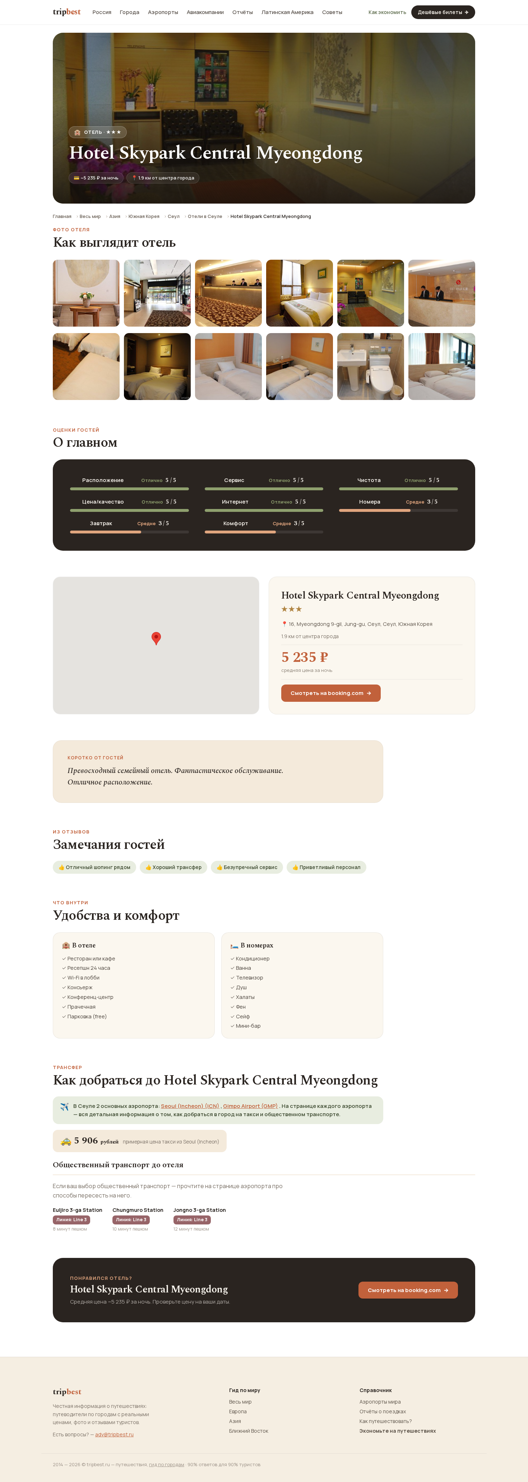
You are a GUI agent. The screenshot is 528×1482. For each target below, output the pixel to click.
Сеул (174, 216)
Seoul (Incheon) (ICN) (190, 1106)
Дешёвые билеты (443, 12)
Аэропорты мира (380, 1402)
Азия (114, 216)
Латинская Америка (287, 12)
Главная (62, 216)
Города (129, 12)
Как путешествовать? (386, 1421)
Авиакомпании (205, 12)
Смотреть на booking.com (331, 693)
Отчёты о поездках (383, 1411)
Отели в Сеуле (205, 216)
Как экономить (387, 12)
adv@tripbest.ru (114, 1434)
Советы (332, 12)
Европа (238, 1411)
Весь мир (90, 216)
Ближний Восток (248, 1431)
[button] (156, 638)
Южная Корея (144, 216)
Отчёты (242, 12)
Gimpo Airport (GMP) (250, 1106)
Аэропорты (163, 12)
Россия (102, 12)
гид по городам (166, 1464)
